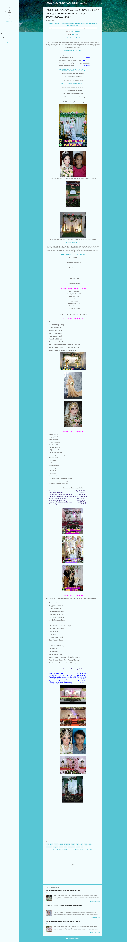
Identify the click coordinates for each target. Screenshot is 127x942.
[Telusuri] (101, 4)
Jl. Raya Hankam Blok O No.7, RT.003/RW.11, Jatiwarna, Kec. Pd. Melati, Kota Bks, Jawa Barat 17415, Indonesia (73, 849)
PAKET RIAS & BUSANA (73, 51)
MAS (82, 844)
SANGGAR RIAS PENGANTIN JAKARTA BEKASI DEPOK (67, 3)
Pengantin (56, 847)
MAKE (78, 844)
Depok (61, 844)
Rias (65, 847)
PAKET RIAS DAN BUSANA (73, 37)
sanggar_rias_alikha (75, 31)
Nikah (86, 844)
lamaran (73, 844)
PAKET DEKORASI (73, 243)
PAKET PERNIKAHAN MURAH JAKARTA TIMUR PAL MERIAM (63, 890)
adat (48, 844)
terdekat (78, 847)
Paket (90, 844)
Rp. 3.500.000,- (80, 70)
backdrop (56, 844)
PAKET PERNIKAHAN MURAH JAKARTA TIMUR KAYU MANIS (63, 921)
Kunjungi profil (9, 21)
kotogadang (67, 844)
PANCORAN (49, 847)
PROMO (61, 847)
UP (82, 847)
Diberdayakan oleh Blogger (74, 938)
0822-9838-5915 (75, 34)
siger (69, 847)
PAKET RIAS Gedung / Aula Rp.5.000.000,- (72, 83)
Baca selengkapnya (95, 901)
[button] (99, 10)
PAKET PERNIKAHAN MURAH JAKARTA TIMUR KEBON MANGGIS (64, 906)
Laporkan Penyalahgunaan (7, 42)
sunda (73, 847)
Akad (51, 844)
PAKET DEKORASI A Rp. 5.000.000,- (73, 254)
